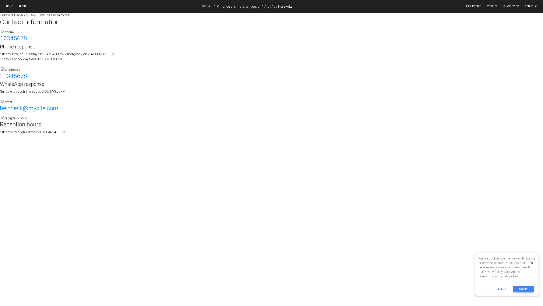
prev (502, 61)
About (22, 6)
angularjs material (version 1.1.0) (247, 6)
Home (9, 6)
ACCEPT (524, 288)
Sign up (529, 6)
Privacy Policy (493, 272)
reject (501, 288)
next (516, 61)
